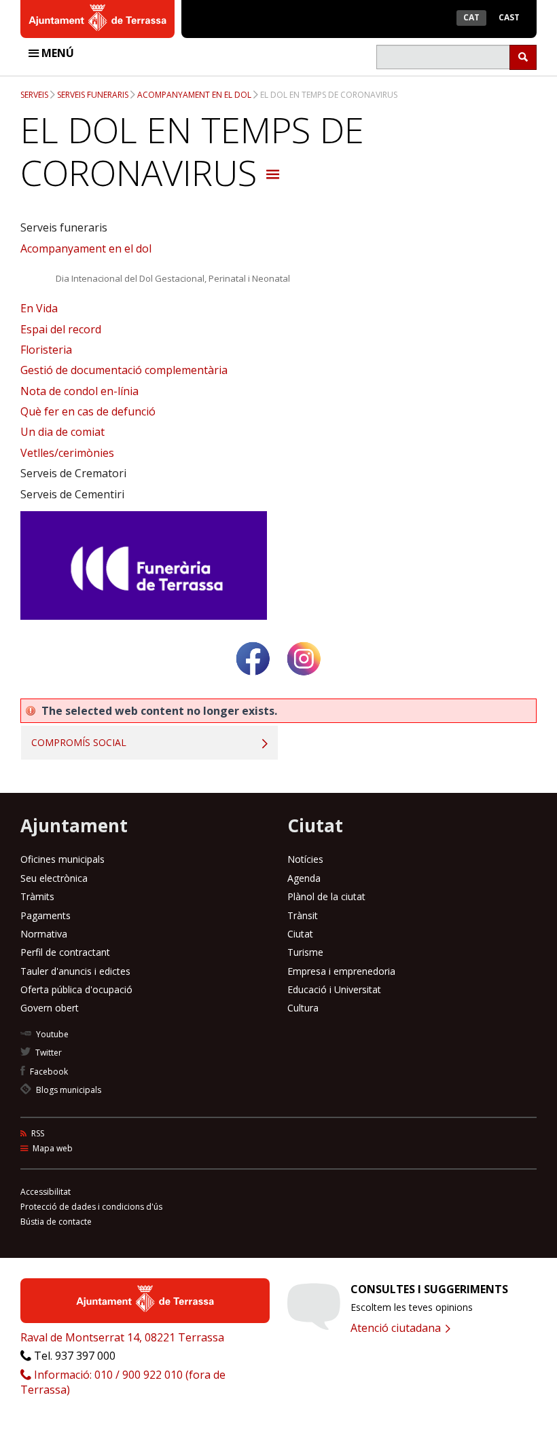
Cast (509, 17)
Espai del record (60, 329)
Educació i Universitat (334, 989)
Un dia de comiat (62, 431)
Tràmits (37, 896)
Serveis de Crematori (73, 473)
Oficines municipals (62, 859)
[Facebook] (253, 680)
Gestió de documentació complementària (124, 370)
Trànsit (302, 915)
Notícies (305, 859)
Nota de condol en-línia (79, 391)
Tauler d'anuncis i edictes (75, 971)
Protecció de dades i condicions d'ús (91, 1206)
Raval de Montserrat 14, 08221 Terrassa (122, 1337)
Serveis (34, 94)
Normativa (43, 933)
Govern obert (49, 1007)
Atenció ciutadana (397, 1327)
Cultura (303, 1007)
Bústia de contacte (56, 1221)
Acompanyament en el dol (194, 94)
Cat (471, 17)
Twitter (47, 1052)
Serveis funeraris (92, 94)
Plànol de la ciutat (326, 896)
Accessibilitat (45, 1191)
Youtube (51, 1034)
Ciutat (300, 933)
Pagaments (45, 915)
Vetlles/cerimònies (67, 452)
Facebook (48, 1071)
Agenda (304, 878)
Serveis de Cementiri (72, 494)
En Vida (39, 308)
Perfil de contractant (65, 952)
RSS (36, 1133)
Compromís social (78, 742)
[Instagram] (303, 680)
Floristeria (46, 349)
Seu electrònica (54, 878)
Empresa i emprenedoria (341, 971)
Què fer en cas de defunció (88, 411)
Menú (56, 52)
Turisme (305, 952)
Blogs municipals (67, 1090)
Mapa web (52, 1148)
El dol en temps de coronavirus (328, 94)
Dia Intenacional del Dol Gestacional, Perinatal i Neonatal (173, 278)
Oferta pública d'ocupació (76, 989)
